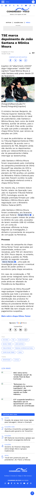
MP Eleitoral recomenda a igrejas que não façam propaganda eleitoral (20, 439)
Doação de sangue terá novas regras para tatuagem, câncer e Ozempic (19, 421)
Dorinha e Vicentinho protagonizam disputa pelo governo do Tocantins (19, 430)
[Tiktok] (30, 5)
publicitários (7, 348)
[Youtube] (26, 5)
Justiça (16, 359)
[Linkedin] (17, 5)
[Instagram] (21, 5)
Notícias (8, 22)
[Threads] (34, 5)
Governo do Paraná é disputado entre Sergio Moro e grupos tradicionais (17, 449)
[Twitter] (13, 5)
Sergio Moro (23, 215)
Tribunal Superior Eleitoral (24, 348)
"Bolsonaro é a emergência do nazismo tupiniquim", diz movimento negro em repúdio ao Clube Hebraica (23, 389)
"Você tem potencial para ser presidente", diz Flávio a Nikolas (17, 459)
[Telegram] (6, 5)
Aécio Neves (8, 262)
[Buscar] (33, 1)
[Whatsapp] (2, 5)
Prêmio (28, 22)
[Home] (18, 10)
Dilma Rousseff (23, 339)
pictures (5, 339)
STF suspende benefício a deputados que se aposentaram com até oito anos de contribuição (23, 403)
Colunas (13, 475)
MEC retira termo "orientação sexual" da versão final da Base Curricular (22, 376)
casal (20, 352)
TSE (13, 339)
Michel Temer (7, 344)
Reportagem (6, 359)
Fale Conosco (28, 475)
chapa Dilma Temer (8, 352)
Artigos (20, 475)
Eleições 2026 (18, 22)
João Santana (19, 344)
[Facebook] (9, 5)
